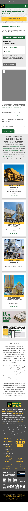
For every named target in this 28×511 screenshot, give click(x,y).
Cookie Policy (18, 498)
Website (8, 51)
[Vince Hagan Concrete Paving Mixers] (14, 239)
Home (3, 30)
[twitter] (20, 442)
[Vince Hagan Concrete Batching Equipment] (14, 275)
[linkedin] (21, 445)
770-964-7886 (13, 48)
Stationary (14, 225)
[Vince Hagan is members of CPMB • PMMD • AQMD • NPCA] (14, 478)
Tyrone (23, 30)
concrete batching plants (16, 146)
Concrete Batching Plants (19, 494)
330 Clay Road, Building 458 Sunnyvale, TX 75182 (20, 466)
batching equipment (17, 413)
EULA (11, 499)
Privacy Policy (12, 498)
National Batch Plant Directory (12, 12)
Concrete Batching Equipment (9, 495)
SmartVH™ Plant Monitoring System (12, 156)
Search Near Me (8, 131)
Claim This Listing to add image (10, 115)
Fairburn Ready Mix (11, 26)
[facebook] (17, 442)
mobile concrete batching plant (13, 150)
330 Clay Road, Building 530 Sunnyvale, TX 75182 (7, 466)
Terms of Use (5, 498)
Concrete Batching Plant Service (15, 496)
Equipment (14, 298)
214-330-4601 (8, 445)
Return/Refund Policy (17, 499)
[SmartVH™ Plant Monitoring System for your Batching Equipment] (14, 326)
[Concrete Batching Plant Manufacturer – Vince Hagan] (2, 4)
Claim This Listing (9, 64)
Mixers (14, 262)
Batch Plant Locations (9, 30)
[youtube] (23, 442)
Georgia (20, 30)
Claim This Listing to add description (11, 107)
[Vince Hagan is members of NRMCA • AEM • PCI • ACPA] (14, 484)
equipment (6, 148)
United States (15, 30)
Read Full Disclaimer (7, 60)
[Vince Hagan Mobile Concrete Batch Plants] (14, 165)
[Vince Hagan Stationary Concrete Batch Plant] (14, 202)
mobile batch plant (7, 411)
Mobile (14, 188)
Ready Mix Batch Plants (6, 31)
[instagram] (18, 445)
